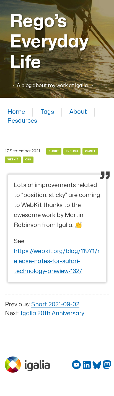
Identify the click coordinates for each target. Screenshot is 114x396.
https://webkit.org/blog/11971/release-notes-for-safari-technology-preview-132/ (57, 261)
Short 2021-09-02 (55, 304)
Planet (90, 151)
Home (16, 112)
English (72, 151)
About (78, 112)
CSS (28, 159)
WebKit (12, 159)
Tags (47, 112)
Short (54, 151)
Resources (22, 121)
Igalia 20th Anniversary (52, 313)
